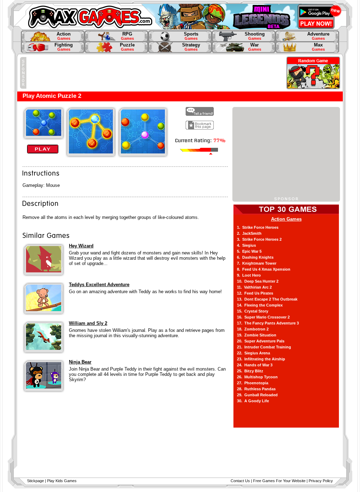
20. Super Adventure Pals (260, 341)
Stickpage (35, 481)
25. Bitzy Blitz (250, 371)
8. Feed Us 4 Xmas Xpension (263, 269)
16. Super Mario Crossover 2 (263, 317)
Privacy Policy (321, 481)
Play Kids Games (62, 481)
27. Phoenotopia (252, 383)
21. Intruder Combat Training (264, 347)
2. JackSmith (249, 233)
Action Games (286, 219)
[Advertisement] (154, 73)
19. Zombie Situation (256, 335)
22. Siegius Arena (253, 353)
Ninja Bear (80, 362)
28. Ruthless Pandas (256, 389)
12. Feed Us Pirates (255, 293)
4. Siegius (246, 245)
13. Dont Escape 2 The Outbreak (267, 299)
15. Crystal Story (252, 311)
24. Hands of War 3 (254, 365)
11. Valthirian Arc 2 (254, 287)
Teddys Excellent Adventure (99, 284)
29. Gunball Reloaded (257, 395)
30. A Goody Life (253, 401)
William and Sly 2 (88, 323)
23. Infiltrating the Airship (261, 359)
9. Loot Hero (249, 275)
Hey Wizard (81, 245)
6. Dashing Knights (255, 257)
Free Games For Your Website (279, 481)
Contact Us (240, 481)
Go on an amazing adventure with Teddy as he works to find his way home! (145, 291)
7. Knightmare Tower (256, 263)
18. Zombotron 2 (253, 329)
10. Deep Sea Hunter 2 (257, 281)
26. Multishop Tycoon (257, 377)
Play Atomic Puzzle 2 (51, 95)
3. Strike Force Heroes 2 (259, 239)
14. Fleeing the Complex (260, 305)
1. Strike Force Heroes (257, 227)
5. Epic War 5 (249, 251)
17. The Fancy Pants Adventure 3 (268, 323)
